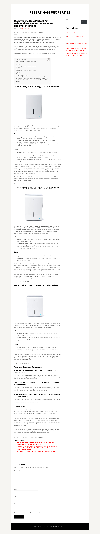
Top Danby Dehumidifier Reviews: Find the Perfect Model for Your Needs (37, 446)
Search (67, 19)
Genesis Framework (53, 526)
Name (16, 489)
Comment (17, 471)
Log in (65, 526)
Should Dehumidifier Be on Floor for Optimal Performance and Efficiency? (37, 451)
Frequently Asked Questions (22, 75)
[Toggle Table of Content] (47, 59)
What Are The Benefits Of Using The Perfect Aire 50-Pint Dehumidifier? (32, 76)
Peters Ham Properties (50, 12)
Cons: (19, 64)
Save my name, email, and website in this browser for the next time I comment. (33, 512)
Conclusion (18, 81)
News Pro (45, 526)
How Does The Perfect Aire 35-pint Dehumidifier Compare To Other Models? (33, 78)
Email (15, 496)
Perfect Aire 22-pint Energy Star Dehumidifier (26, 70)
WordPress (60, 526)
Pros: (19, 63)
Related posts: (20, 82)
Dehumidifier (22, 456)
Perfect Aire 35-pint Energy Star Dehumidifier (26, 66)
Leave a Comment (28, 28)
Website (16, 503)
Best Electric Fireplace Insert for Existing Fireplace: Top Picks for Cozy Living (75, 38)
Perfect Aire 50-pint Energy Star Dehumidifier (26, 61)
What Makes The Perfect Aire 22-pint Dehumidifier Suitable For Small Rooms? (33, 79)
